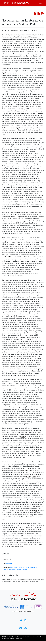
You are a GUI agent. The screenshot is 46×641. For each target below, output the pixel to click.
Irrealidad (18, 569)
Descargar (9, 563)
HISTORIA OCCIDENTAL (30, 567)
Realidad (24, 569)
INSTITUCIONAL (17, 611)
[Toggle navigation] (40, 3)
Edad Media (13, 567)
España (20, 567)
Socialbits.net (18, 638)
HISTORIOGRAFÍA (9, 569)
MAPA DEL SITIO (28, 611)
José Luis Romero (11, 636)
